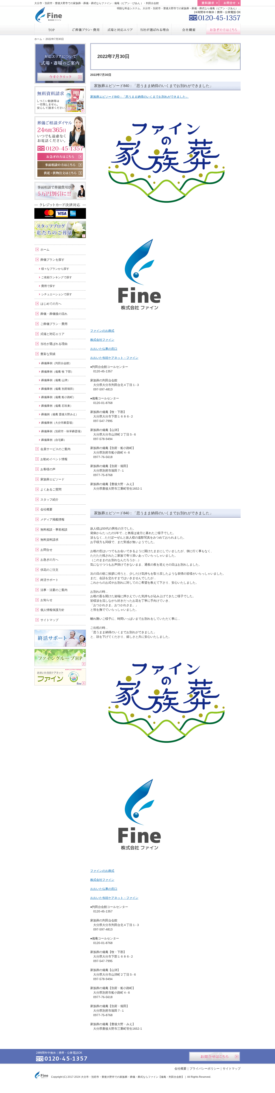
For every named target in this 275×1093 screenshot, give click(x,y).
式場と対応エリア (52, 334)
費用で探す (48, 286)
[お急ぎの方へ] (223, 29)
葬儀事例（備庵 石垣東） (57, 405)
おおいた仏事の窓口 (103, 348)
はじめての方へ (50, 303)
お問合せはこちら (214, 1056)
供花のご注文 (49, 569)
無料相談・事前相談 (53, 529)
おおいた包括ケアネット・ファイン (114, 357)
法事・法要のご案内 (53, 590)
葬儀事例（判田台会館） (56, 363)
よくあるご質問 (50, 489)
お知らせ (46, 600)
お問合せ (46, 549)
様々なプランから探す (55, 268)
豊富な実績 (47, 354)
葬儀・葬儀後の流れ (53, 313)
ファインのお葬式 (102, 330)
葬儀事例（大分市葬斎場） (58, 422)
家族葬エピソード (52, 479)
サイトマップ (49, 620)
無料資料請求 (49, 539)
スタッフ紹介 (49, 499)
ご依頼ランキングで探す (56, 277)
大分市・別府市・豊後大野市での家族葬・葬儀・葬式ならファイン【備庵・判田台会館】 (132, 1076)
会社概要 (46, 509)
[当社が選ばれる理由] (154, 29)
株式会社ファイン (102, 339)
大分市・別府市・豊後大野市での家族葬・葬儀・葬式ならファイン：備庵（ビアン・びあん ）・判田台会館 (96, 3)
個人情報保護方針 (52, 610)
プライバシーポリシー (204, 1068)
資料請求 (208, 3)
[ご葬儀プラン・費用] (85, 29)
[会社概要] (189, 29)
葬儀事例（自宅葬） (53, 439)
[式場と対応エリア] (120, 29)
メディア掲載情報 (52, 519)
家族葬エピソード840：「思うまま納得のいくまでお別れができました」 (153, 86)
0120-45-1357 (215, 15)
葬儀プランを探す (52, 259)
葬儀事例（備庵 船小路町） (58, 397)
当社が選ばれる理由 (53, 344)
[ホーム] (51, 29)
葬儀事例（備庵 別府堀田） (58, 388)
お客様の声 (47, 469)
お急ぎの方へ (49, 559)
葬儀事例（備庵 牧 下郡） (57, 371)
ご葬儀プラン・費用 (53, 324)
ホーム (44, 249)
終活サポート (49, 580)
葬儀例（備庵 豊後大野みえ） (59, 414)
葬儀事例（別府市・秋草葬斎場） (62, 431)
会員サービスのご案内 (55, 449)
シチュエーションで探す (56, 294)
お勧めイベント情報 (53, 459)
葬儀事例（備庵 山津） (55, 380)
